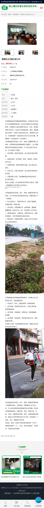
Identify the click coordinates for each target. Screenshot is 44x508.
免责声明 (23, 493)
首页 (9, 14)
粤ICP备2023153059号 (18, 487)
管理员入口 (29, 493)
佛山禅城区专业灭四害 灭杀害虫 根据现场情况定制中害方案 (20, 477)
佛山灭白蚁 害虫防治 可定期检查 (33, 477)
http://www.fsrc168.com (8, 436)
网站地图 (36, 493)
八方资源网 (15, 493)
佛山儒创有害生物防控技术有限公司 (34, 487)
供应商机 (16, 14)
